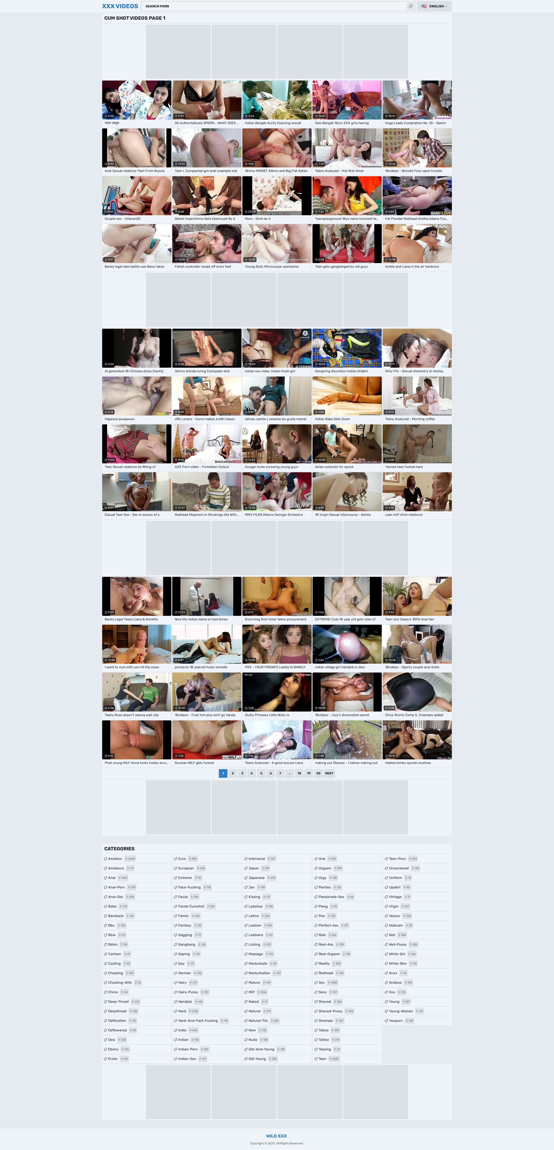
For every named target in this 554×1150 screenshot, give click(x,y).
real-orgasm (334, 954)
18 (299, 773)
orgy (328, 878)
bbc (117, 925)
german (190, 973)
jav (257, 887)
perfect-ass (333, 925)
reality (330, 963)
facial (188, 897)
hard (188, 1011)
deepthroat (122, 1011)
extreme (189, 878)
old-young (263, 1059)
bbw (116, 935)
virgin (399, 906)
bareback (121, 916)
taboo (329, 1030)
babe (117, 906)
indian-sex (192, 1059)
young (399, 1002)
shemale (331, 1021)
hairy (187, 982)
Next (329, 773)
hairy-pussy (193, 992)
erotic (118, 1059)
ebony (118, 1049)
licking (260, 944)
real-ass (331, 944)
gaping (189, 954)
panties (330, 887)
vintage (399, 897)
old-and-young (267, 1049)
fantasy (189, 925)
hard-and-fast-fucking (203, 1021)
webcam (400, 925)
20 (318, 773)
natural (260, 1011)
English (436, 6)
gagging (189, 935)
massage (261, 954)
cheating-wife (124, 982)
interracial (262, 859)
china (118, 992)
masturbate (263, 963)
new (257, 1030)
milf (257, 992)
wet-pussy (403, 944)
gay (186, 963)
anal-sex (121, 897)
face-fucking (194, 887)
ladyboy (261, 906)
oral (327, 859)
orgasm (330, 868)
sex (328, 982)
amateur (121, 859)
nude (258, 1040)
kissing (259, 897)
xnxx (398, 973)
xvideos (400, 982)
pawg (328, 906)
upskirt (399, 887)
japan (259, 868)
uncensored (404, 868)
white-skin (403, 963)
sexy (328, 992)
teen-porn (403, 859)
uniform (400, 878)
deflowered (122, 1030)
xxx (397, 992)
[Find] (410, 6)
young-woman (406, 1011)
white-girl (402, 954)
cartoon (119, 954)
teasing (329, 1049)
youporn (401, 1021)
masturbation (265, 973)
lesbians (260, 935)
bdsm (117, 944)
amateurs (121, 868)
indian (188, 1040)
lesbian (260, 925)
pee (327, 916)
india (187, 1030)
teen (329, 1059)
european (191, 868)
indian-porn (193, 1049)
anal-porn (121, 887)
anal (117, 878)
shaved (330, 1002)
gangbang (192, 944)
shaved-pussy (336, 1011)
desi (117, 1040)
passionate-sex (336, 897)
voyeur (400, 916)
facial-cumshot (196, 906)
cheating (121, 973)
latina (259, 916)
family (189, 916)
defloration (122, 1021)
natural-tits (264, 1021)
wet (397, 935)
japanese (262, 878)
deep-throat (123, 1002)
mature (260, 982)
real (327, 935)
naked (258, 1002)
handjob (190, 1002)
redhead (331, 973)
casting (119, 963)
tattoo (329, 1040)
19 (309, 773)
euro (187, 859)
